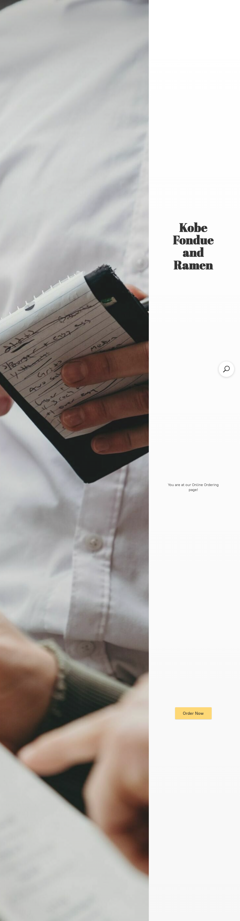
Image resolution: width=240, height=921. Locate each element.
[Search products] (226, 369)
